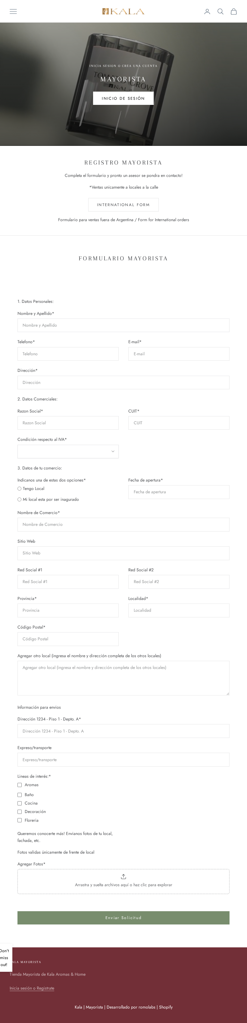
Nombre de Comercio (38, 513)
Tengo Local (33, 488)
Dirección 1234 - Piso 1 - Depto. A (49, 719)
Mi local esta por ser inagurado (51, 499)
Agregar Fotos (31, 864)
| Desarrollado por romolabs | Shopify (138, 1007)
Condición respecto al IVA (42, 439)
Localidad (138, 598)
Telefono (26, 342)
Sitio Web (26, 541)
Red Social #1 (29, 570)
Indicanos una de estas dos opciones (51, 480)
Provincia (27, 598)
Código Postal (31, 627)
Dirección (27, 370)
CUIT (133, 411)
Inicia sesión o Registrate (32, 988)
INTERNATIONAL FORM (123, 205)
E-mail (135, 342)
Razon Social (30, 411)
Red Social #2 (141, 570)
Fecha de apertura (145, 480)
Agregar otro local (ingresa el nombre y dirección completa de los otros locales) (89, 656)
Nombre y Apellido (35, 313)
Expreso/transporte (34, 748)
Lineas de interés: (34, 776)
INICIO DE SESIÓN (123, 98)
